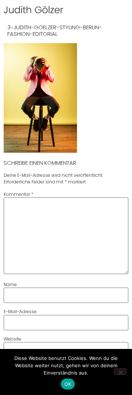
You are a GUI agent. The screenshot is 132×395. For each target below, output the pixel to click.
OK (68, 384)
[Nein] (120, 371)
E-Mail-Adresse (20, 311)
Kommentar (18, 194)
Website (12, 339)
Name (10, 284)
